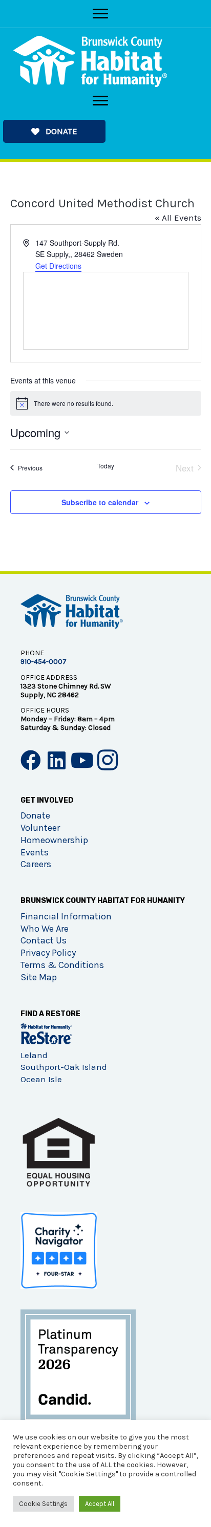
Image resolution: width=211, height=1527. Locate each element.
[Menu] (100, 14)
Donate (35, 815)
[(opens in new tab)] (78, 1366)
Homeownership (54, 840)
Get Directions (58, 266)
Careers (35, 864)
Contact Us (43, 940)
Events (34, 852)
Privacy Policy (48, 952)
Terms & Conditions (62, 965)
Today (105, 466)
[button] (54, 131)
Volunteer (40, 827)
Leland (34, 1055)
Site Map (38, 977)
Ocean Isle (41, 1079)
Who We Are (44, 928)
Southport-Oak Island (63, 1067)
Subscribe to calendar (99, 502)
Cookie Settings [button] (43, 1504)
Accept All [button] (99, 1504)
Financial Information (66, 916)
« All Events (178, 217)
